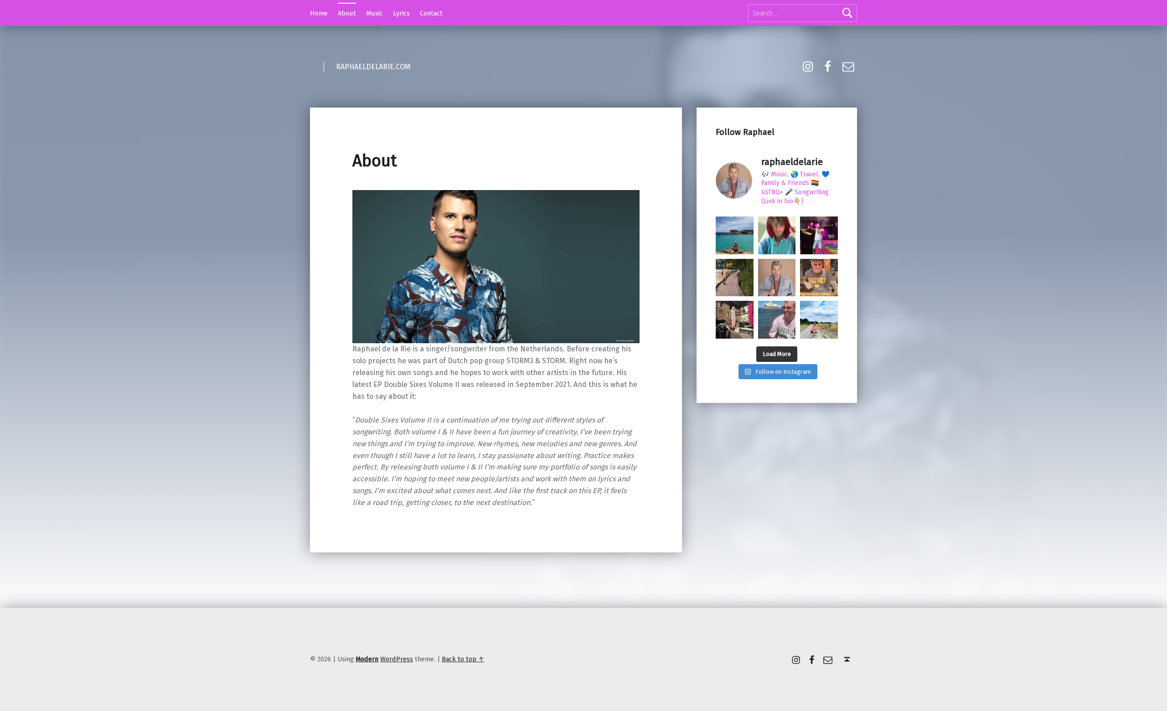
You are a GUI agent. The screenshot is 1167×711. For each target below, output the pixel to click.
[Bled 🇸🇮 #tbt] (735, 278)
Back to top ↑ (463, 659)
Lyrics (401, 13)
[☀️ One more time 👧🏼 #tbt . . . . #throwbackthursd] (819, 278)
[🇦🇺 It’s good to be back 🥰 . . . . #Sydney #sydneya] (777, 320)
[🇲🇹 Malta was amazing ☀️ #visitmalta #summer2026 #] (735, 235)
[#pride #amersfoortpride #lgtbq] (819, 235)
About (347, 13)
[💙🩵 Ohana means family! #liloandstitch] (777, 235)
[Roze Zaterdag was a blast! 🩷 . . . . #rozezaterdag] (735, 320)
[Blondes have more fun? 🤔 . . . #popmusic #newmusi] (777, 278)
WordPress (396, 659)
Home (319, 13)
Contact (431, 13)
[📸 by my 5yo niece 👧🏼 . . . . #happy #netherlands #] (819, 320)
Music (374, 13)
